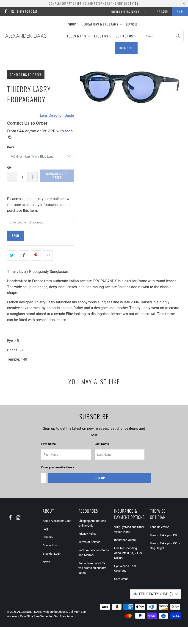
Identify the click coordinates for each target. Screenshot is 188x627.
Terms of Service (89, 542)
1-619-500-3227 (27, 11)
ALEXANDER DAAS (29, 611)
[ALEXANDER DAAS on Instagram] (12, 11)
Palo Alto (25, 616)
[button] (74, 24)
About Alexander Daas (57, 520)
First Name (48, 444)
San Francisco (63, 616)
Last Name (102, 444)
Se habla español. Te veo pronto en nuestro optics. (92, 568)
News (46, 562)
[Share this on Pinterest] (36, 255)
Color (10, 147)
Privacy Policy (87, 533)
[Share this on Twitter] (12, 255)
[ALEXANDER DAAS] (26, 36)
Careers (48, 537)
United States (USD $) (126, 12)
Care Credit (121, 579)
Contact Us (50, 545)
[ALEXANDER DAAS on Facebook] (5, 11)
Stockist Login (52, 553)
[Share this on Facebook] (24, 255)
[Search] (177, 36)
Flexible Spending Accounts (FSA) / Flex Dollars (128, 552)
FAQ (45, 529)
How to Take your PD (163, 535)
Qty (9, 167)
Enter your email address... (59, 467)
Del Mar (74, 611)
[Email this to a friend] (48, 255)
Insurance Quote (125, 540)
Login (165, 11)
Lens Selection (159, 527)
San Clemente (43, 616)
